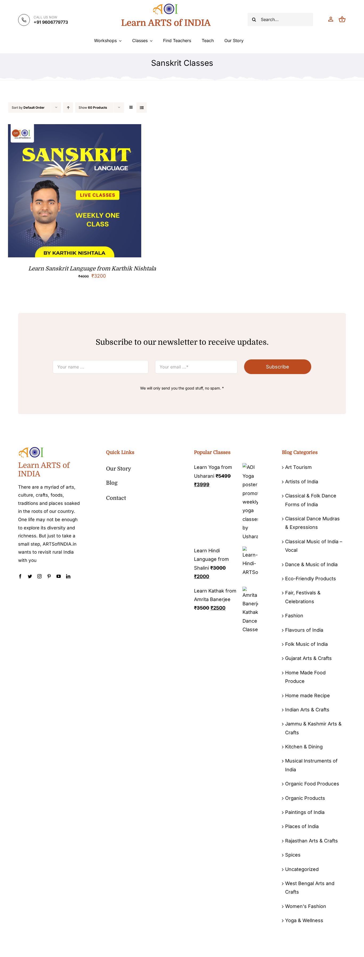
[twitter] (30, 576)
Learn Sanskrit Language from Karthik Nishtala (92, 268)
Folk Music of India (306, 644)
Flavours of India (304, 630)
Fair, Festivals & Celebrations (303, 597)
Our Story (118, 469)
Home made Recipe (307, 695)
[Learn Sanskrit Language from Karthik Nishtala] (74, 128)
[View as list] (141, 107)
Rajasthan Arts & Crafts (311, 841)
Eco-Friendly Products (310, 578)
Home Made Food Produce (305, 677)
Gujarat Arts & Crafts (308, 658)
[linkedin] (68, 576)
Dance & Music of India (311, 564)
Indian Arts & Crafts (307, 709)
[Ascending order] (68, 107)
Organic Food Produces (312, 783)
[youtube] (58, 576)
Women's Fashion (305, 906)
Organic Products (305, 798)
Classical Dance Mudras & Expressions (312, 523)
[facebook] (20, 576)
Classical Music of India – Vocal (313, 546)
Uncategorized (302, 869)
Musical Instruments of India (311, 765)
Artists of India (301, 481)
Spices (293, 855)
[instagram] (39, 576)
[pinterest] (49, 576)
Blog (112, 483)
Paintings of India (305, 812)
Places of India (302, 826)
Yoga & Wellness (304, 920)
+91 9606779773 (51, 22)
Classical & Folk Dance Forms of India (310, 500)
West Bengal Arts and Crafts (309, 888)
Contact (116, 498)
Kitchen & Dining (304, 746)
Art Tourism (298, 467)
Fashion (294, 615)
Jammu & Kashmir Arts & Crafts (313, 728)
